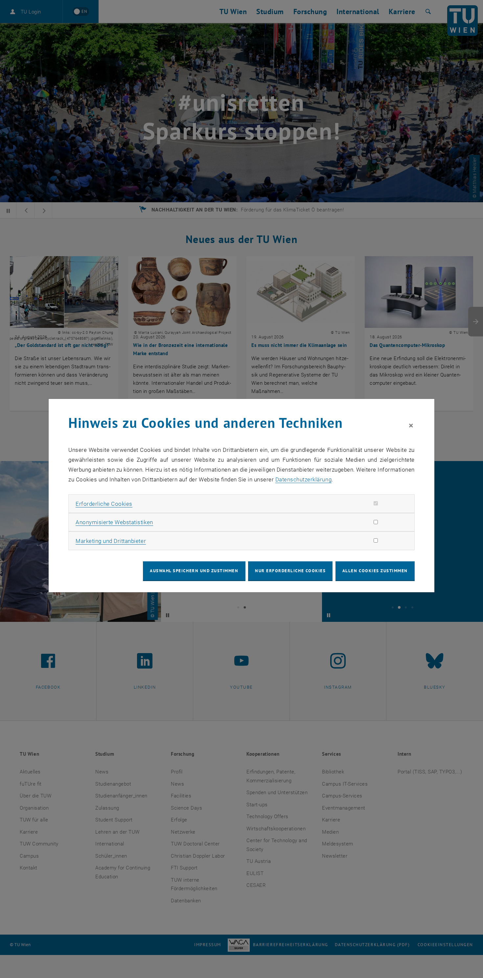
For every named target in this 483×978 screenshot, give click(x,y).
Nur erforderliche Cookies (290, 571)
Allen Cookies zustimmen (375, 571)
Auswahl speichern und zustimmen (194, 571)
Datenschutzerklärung (303, 479)
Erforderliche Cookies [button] (104, 504)
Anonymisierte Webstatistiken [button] (114, 522)
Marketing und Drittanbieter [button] (111, 541)
